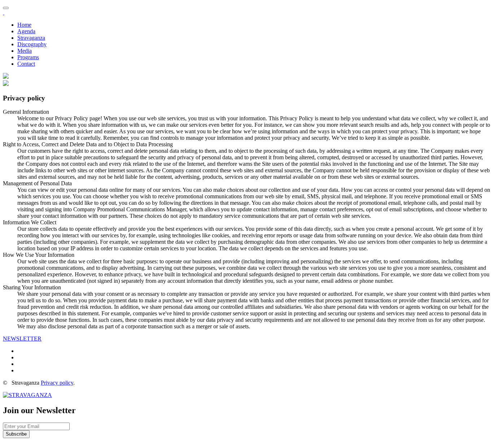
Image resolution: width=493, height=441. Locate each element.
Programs (28, 57)
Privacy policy (57, 383)
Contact (26, 64)
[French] (6, 77)
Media (24, 51)
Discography (32, 44)
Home (24, 25)
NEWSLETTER (22, 339)
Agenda (26, 31)
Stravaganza (31, 38)
